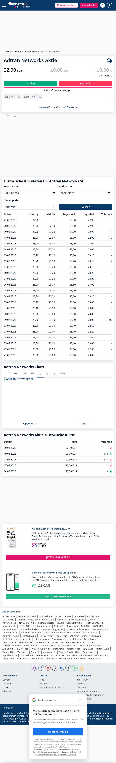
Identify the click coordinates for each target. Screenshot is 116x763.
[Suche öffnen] (102, 5)
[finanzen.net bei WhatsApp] (75, 668)
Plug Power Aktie (10, 635)
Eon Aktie (35, 652)
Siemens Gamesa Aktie (28, 619)
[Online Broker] (20, 6)
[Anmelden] (109, 5)
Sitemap (6, 691)
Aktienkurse (24, 616)
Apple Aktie (61, 635)
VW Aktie (25, 632)
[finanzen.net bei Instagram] (34, 668)
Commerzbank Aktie (29, 629)
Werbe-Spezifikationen (50, 687)
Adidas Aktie (42, 655)
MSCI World (8, 619)
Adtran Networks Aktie (36, 51)
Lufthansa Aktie (10, 632)
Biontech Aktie (29, 635)
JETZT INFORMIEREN (58, 557)
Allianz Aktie (83, 629)
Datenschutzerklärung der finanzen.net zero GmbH (56, 754)
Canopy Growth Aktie (69, 652)
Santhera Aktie (74, 622)
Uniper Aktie (65, 658)
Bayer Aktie (73, 626)
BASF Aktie (98, 626)
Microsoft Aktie (90, 632)
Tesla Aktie (59, 626)
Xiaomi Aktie (8, 652)
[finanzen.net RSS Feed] (81, 668)
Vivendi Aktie (25, 642)
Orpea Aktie (48, 619)
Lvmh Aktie (51, 658)
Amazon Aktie (9, 626)
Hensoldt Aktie (74, 639)
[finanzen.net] (19, 3)
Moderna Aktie (42, 642)
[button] (66, 5)
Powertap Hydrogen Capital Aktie (19, 622)
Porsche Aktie (73, 648)
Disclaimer (82, 687)
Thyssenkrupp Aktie (41, 648)
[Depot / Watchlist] (109, 60)
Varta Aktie (22, 652)
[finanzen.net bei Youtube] (48, 668)
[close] (80, 700)
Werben (43, 683)
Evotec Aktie (8, 658)
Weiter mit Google (58, 731)
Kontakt (6, 680)
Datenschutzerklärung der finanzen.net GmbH (59, 752)
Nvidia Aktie (25, 626)
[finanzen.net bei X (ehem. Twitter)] (54, 668)
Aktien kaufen (94, 658)
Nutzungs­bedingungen (88, 691)
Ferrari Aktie (58, 639)
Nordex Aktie (57, 655)
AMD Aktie (79, 645)
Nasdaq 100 (93, 616)
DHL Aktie (86, 626)
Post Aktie (62, 619)
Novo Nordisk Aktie (12, 645)
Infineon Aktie (31, 645)
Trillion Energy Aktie (94, 622)
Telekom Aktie (9, 642)
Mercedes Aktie (23, 639)
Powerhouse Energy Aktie (82, 619)
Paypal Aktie (90, 639)
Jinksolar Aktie (46, 635)
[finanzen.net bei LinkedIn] (61, 668)
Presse (5, 687)
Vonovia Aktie (49, 652)
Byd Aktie (36, 632)
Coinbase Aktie (48, 645)
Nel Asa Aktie (74, 632)
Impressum (82, 680)
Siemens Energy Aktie (52, 629)
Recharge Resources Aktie (51, 622)
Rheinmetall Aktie (42, 626)
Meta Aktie (58, 648)
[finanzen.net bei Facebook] (41, 668)
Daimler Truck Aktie (91, 635)
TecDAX (67, 616)
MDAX (58, 616)
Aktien (17, 51)
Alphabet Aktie (94, 645)
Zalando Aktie (89, 652)
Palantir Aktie (65, 645)
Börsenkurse (8, 616)
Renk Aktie (7, 639)
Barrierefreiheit (84, 699)
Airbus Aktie (8, 648)
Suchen (86, 206)
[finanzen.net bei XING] (68, 668)
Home (8, 51)
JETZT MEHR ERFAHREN (58, 596)
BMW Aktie (22, 648)
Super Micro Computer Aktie (66, 642)
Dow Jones (79, 616)
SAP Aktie (74, 635)
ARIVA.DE (11, 721)
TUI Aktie (70, 629)
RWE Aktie (88, 642)
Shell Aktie (79, 658)
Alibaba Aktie (86, 655)
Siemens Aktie (99, 629)
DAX (34, 616)
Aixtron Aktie (36, 658)
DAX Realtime (45, 616)
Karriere (6, 683)
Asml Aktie (22, 658)
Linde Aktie (100, 655)
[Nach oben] (107, 759)
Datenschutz (83, 683)
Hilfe (41, 680)
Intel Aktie (72, 655)
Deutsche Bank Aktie (54, 632)
